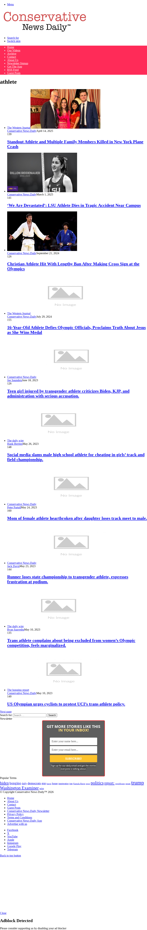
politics (97, 782)
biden (4, 783)
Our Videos (13, 50)
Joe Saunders (14, 380)
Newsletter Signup (17, 63)
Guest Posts (13, 73)
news (88, 784)
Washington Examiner (19, 788)
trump (137, 782)
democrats (34, 783)
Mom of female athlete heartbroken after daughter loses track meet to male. (77, 518)
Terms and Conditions (19, 817)
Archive (11, 53)
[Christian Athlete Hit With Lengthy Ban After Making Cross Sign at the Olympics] (42, 249)
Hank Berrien (15, 443)
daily (24, 783)
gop (44, 783)
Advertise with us (17, 823)
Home (10, 47)
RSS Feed (13, 69)
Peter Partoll (14, 507)
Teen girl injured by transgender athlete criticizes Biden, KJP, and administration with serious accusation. (68, 393)
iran (71, 784)
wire (41, 788)
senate (128, 784)
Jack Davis (13, 566)
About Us (12, 60)
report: (109, 783)
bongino (15, 783)
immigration (63, 783)
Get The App (14, 66)
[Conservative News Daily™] (45, 31)
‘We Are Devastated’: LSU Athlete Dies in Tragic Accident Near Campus (74, 205)
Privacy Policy (15, 814)
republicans (120, 784)
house (55, 783)
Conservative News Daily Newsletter (28, 811)
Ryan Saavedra (15, 629)
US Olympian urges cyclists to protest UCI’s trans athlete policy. (66, 704)
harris (49, 784)
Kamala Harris (79, 784)
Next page (6, 711)
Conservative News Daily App (24, 820)
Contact (11, 56)
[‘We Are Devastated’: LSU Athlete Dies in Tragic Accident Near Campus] (42, 191)
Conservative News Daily (21, 130)
